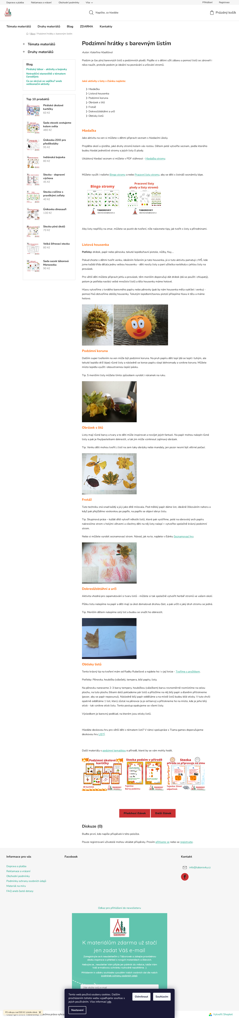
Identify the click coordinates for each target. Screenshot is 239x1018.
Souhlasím (162, 996)
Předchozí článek (135, 813)
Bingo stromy (117, 174)
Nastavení (77, 1010)
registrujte (186, 842)
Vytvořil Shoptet (223, 1014)
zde (109, 1002)
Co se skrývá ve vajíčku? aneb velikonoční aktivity (44, 83)
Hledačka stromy (155, 158)
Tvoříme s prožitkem (188, 671)
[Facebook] (185, 877)
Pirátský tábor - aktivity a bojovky (46, 69)
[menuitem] (18, 26)
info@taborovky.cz (200, 867)
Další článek (163, 813)
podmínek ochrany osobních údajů (119, 975)
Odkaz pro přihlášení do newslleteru (119, 908)
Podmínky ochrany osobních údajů (26, 881)
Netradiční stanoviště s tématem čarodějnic (46, 75)
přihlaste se (163, 842)
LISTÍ (102, 734)
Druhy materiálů (40, 52)
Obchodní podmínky (69, 2)
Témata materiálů (41, 44)
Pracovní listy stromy (147, 174)
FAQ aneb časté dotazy (19, 891)
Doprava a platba (15, 2)
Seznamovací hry (183, 536)
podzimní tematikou (114, 750)
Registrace (224, 2)
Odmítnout (141, 996)
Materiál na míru (16, 886)
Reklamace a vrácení (41, 2)
